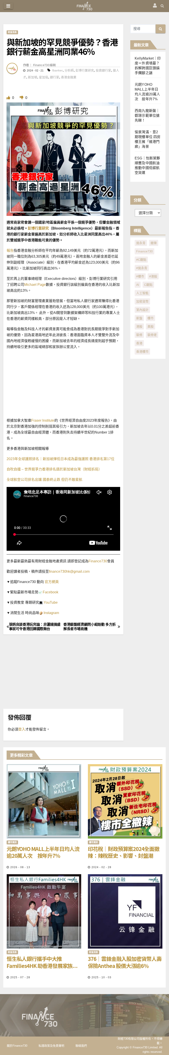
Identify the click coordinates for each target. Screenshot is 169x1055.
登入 (21, 729)
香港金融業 (68, 77)
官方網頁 (51, 582)
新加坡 (32, 77)
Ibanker (57, 70)
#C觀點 (141, 259)
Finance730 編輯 (44, 65)
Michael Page (35, 284)
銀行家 (54, 77)
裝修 (139, 335)
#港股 (153, 276)
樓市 (150, 318)
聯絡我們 (81, 1045)
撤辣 (154, 243)
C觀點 (148, 284)
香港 (139, 343)
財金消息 (12, 32)
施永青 (140, 243)
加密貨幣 (142, 301)
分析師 (69, 70)
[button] (162, 6)
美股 (150, 326)
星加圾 (43, 77)
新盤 (139, 318)
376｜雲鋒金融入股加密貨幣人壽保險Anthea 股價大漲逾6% (125, 962)
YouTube (50, 602)
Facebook (50, 592)
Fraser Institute (42, 420)
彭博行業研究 (84, 70)
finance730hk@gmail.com (69, 571)
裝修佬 (152, 335)
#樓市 (140, 276)
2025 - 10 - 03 (101, 977)
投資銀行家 (103, 70)
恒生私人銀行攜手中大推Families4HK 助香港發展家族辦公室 (42, 962)
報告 (10, 250)
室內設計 (142, 310)
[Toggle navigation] (8, 6)
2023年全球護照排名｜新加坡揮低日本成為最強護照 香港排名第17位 (60, 459)
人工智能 (142, 293)
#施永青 (141, 268)
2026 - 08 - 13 (20, 867)
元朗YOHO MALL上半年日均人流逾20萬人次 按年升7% (43, 852)
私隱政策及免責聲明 (51, 1045)
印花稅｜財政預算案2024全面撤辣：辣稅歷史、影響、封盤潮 (123, 852)
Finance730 (97, 561)
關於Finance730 (17, 1045)
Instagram (51, 613)
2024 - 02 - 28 (101, 867)
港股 (139, 326)
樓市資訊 (12, 842)
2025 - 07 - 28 (20, 977)
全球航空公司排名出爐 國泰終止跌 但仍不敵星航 (44, 479)
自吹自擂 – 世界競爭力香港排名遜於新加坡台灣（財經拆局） (54, 469)
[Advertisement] (84, 385)
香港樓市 (142, 351)
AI (137, 284)
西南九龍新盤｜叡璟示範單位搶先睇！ (147, 115)
